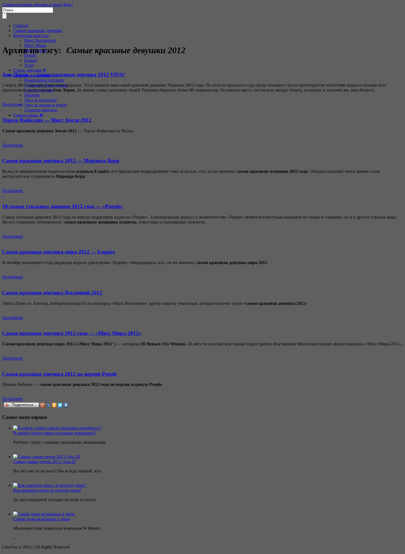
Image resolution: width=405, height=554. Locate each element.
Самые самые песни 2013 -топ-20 (44, 461)
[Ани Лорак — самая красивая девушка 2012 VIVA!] (2, 63)
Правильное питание (44, 80)
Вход (68, 4)
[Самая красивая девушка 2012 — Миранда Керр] (2, 150)
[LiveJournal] (49, 405)
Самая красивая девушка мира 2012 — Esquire (58, 252)
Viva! (29, 65)
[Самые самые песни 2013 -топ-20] (47, 456)
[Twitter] (60, 405)
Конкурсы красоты (31, 35)
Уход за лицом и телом (45, 105)
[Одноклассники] (54, 405)
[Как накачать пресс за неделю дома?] (50, 485)
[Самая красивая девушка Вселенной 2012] (2, 281)
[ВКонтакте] (66, 405)
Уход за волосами (40, 100)
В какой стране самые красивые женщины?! (54, 433)
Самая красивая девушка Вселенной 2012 (52, 292)
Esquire (30, 60)
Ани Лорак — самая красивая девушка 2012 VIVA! (63, 74)
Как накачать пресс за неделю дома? (47, 490)
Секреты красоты (40, 109)
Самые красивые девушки (37, 30)
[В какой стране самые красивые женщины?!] (57, 428)
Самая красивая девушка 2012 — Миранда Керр (60, 160)
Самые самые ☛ (28, 115)
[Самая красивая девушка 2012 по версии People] (2, 363)
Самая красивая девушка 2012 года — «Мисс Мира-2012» (71, 333)
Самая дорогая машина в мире (41, 519)
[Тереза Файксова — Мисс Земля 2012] (2, 109)
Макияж (32, 95)
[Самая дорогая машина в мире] (44, 514)
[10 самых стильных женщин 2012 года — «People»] (2, 195)
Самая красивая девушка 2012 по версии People (59, 374)
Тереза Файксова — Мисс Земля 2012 (46, 120)
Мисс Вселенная (39, 40)
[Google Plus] (43, 405)
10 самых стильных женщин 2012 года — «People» (62, 206)
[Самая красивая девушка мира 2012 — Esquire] (2, 241)
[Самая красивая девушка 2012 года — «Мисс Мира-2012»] (2, 322)
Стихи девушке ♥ (29, 70)
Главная (20, 25)
